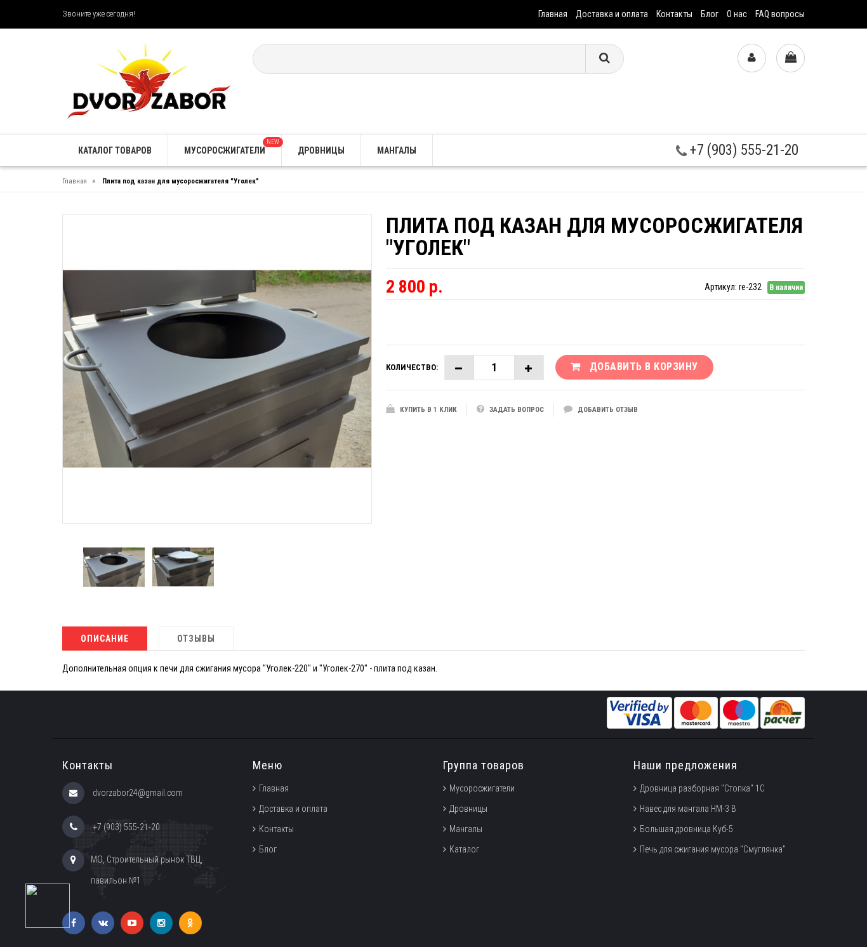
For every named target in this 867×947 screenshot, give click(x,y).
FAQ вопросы (780, 14)
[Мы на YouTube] (132, 922)
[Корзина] (790, 58)
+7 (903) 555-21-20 (742, 150)
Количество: (412, 367)
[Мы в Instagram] (161, 922)
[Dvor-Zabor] (148, 80)
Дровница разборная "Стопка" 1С (702, 788)
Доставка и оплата (612, 14)
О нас (737, 14)
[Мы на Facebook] (73, 922)
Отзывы (196, 638)
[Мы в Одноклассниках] (190, 922)
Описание (105, 638)
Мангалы (396, 150)
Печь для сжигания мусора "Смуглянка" (713, 849)
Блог (709, 14)
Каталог (464, 849)
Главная (552, 14)
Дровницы (321, 150)
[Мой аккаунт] (752, 58)
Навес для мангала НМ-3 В (688, 809)
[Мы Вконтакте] (102, 922)
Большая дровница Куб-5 (686, 829)
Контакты (674, 14)
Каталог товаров (115, 150)
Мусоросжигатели (231, 147)
